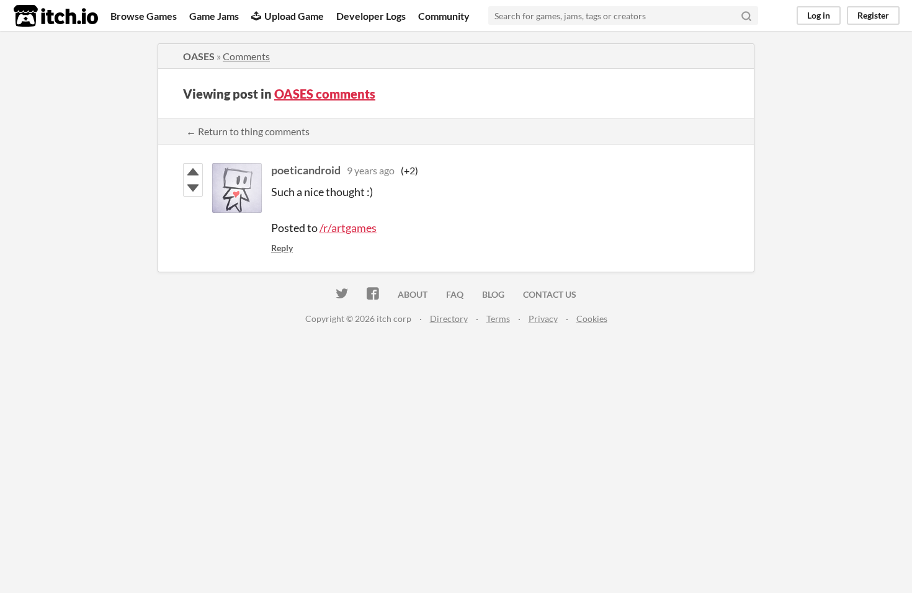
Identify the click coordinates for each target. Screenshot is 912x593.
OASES (199, 56)
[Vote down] (193, 188)
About (412, 294)
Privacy (543, 318)
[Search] (746, 15)
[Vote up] (193, 172)
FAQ (454, 294)
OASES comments (324, 93)
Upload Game (294, 16)
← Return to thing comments (248, 131)
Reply (282, 248)
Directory (449, 318)
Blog (493, 294)
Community (444, 16)
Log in (818, 15)
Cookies (591, 318)
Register (873, 15)
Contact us (549, 294)
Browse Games (143, 16)
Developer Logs (371, 16)
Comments (246, 56)
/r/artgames (348, 227)
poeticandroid (306, 170)
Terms (498, 318)
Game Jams (214, 16)
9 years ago (371, 170)
